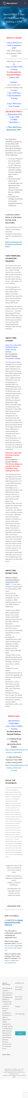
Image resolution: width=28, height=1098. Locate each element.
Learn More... (6, 1054)
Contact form (11, 963)
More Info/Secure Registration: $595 (14, 128)
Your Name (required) (19, 988)
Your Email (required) (18, 998)
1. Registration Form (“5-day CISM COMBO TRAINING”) (14, 118)
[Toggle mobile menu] (25, 3)
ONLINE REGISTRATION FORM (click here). (14, 922)
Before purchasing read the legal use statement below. (13, 244)
